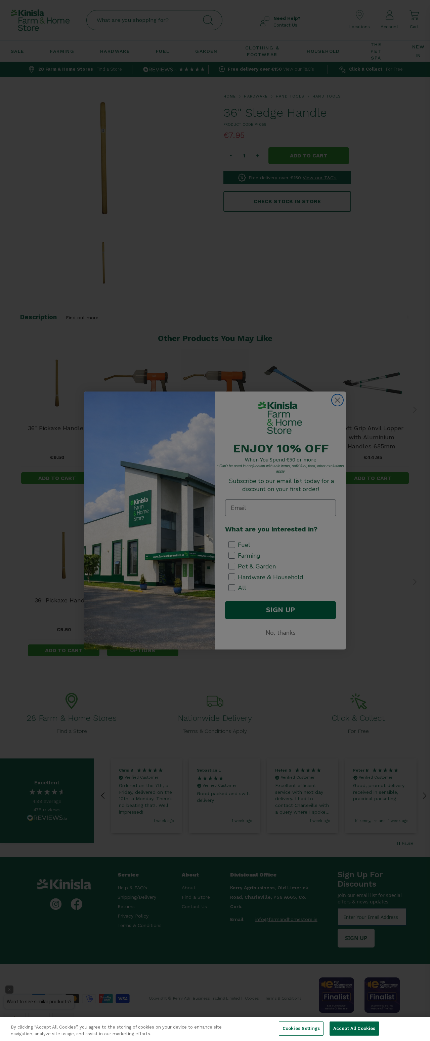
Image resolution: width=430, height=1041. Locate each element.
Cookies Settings (301, 1028)
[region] (215, 1029)
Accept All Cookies (354, 1028)
